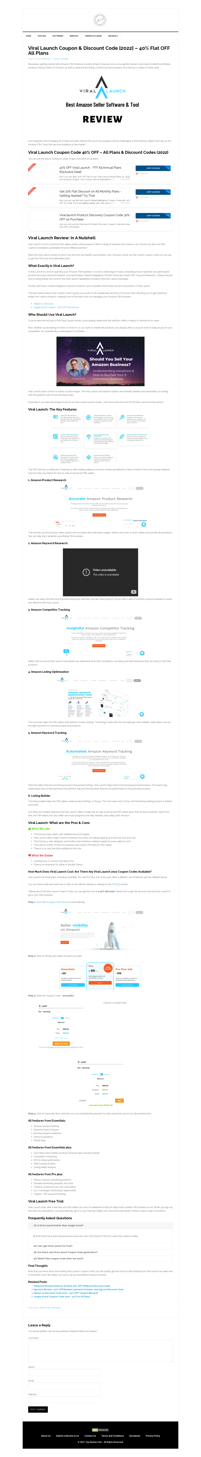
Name (32, 1367)
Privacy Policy (153, 1436)
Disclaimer (134, 1436)
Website (32, 1394)
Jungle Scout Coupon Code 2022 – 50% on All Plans (62, 1296)
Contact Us (90, 1436)
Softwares (56, 1308)
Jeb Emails (100, 20)
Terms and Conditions (112, 1436)
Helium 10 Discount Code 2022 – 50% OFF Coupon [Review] (66, 1293)
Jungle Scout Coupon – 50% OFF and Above (56, 307)
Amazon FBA (44, 1308)
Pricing (116, 884)
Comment (34, 1338)
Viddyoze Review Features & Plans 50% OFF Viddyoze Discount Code (72, 1286)
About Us (46, 1436)
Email (31, 1380)
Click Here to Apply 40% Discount (53, 902)
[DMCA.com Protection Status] (100, 1430)
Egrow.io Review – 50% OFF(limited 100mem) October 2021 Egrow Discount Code (78, 1289)
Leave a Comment (61, 59)
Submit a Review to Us (67, 1436)
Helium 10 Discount (43, 303)
